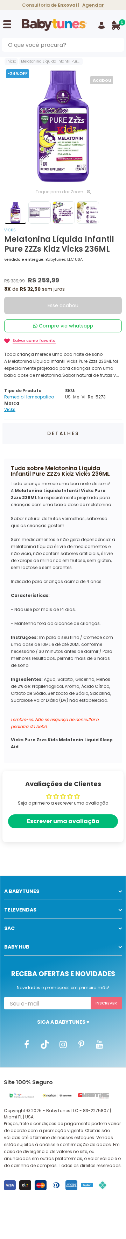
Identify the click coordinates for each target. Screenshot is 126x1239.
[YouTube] (99, 1044)
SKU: (70, 391)
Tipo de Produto (22, 391)
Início (11, 61)
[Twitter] (45, 1044)
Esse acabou (63, 305)
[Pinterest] (81, 1044)
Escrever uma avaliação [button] (63, 821)
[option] (63, 126)
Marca (11, 403)
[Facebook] (27, 1044)
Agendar (93, 5)
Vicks (10, 230)
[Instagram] (63, 1044)
